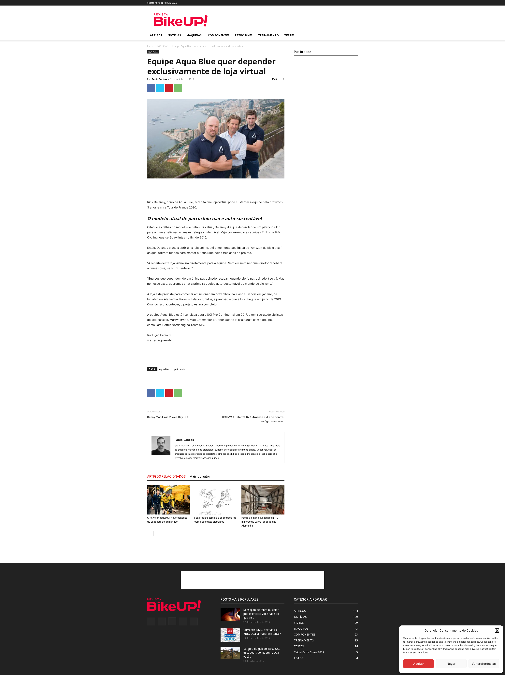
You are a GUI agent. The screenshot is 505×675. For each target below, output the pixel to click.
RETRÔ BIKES (243, 35)
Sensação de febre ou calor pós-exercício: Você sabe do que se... (261, 614)
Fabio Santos (159, 79)
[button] (497, 631)
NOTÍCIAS (174, 35)
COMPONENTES (218, 35)
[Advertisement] (286, 20)
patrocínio (179, 369)
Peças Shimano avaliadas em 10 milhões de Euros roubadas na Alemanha (259, 521)
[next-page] (155, 533)
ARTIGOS (156, 35)
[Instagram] (342, 3)
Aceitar (418, 664)
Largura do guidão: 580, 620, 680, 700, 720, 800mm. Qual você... (261, 652)
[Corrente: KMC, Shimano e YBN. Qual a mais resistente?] (230, 635)
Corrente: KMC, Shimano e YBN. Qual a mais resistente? (262, 632)
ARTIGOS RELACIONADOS (166, 476)
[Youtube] (355, 3)
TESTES (289, 35)
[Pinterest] (169, 88)
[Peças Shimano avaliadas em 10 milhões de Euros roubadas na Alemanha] (262, 499)
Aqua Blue (164, 369)
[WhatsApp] (178, 88)
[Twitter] (348, 3)
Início (150, 46)
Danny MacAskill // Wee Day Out (167, 417)
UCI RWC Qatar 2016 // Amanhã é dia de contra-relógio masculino (253, 419)
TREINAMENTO (268, 35)
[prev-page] (149, 533)
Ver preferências (484, 664)
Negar (451, 664)
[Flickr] (335, 3)
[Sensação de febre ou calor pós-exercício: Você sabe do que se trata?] (230, 614)
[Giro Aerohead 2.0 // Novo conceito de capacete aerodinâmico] (168, 499)
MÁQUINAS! (194, 35)
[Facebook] (329, 3)
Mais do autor (200, 476)
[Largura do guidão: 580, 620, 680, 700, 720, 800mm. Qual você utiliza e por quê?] (230, 653)
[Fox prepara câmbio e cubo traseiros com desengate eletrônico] (215, 499)
